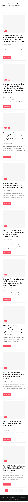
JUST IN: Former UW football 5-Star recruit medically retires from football (13, 423)
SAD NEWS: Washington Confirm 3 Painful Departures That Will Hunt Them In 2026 (14, 468)
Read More (7, 57)
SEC (9, 79)
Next (20, 490)
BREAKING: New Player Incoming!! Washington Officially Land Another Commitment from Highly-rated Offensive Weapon (14, 329)
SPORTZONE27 (14, 3)
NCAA (5, 30)
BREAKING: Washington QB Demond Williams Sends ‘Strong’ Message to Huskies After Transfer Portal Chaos (13, 233)
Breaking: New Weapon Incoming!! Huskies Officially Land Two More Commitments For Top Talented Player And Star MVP (14, 137)
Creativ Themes (15, 499)
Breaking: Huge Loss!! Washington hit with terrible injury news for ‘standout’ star (13, 186)
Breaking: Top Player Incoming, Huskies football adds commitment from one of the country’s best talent (13, 282)
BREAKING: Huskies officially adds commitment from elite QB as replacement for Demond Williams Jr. (13, 375)
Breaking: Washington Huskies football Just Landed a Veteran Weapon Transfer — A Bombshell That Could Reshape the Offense (13, 38)
